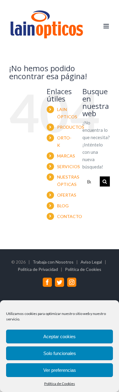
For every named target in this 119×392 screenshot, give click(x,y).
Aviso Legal (91, 261)
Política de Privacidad (38, 269)
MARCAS (66, 155)
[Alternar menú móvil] (106, 26)
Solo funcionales (59, 353)
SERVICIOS (68, 166)
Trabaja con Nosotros (53, 261)
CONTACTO (69, 216)
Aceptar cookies (59, 336)
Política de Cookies (59, 383)
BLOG (63, 205)
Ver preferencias (59, 370)
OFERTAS (66, 195)
